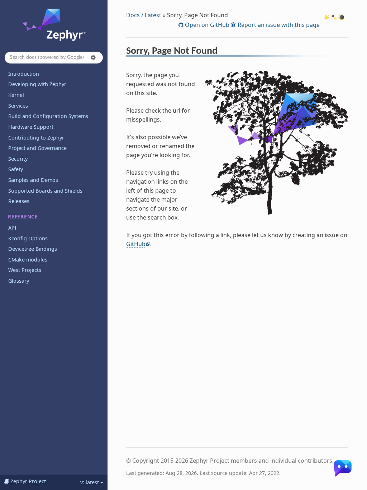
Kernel (16, 94)
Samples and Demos (33, 179)
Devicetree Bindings (32, 248)
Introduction (23, 73)
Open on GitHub (206, 25)
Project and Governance (37, 148)
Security (18, 158)
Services (18, 105)
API (12, 227)
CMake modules (27, 259)
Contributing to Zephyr (36, 137)
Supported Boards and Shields (45, 190)
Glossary (18, 280)
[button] (93, 57)
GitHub (136, 244)
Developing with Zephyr (37, 84)
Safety (15, 169)
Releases (18, 201)
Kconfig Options (28, 238)
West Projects (24, 270)
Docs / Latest (143, 15)
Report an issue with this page (278, 25)
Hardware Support (30, 126)
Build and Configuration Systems (48, 116)
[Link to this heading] (222, 52)
